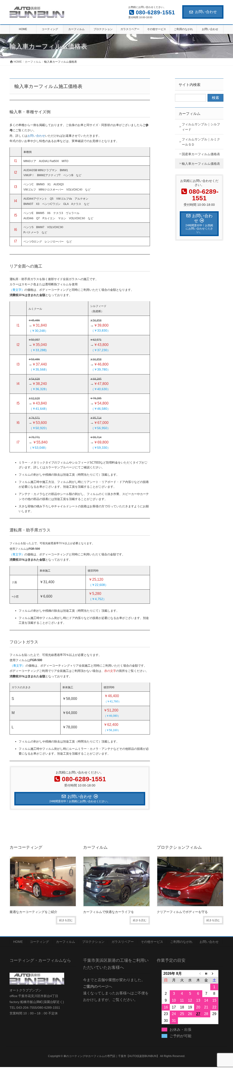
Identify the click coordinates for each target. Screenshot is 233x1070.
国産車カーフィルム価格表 (201, 154)
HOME (18, 942)
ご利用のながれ (181, 942)
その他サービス (152, 942)
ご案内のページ (96, 986)
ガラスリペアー (122, 942)
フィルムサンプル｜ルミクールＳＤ (201, 141)
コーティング (39, 942)
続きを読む (66, 920)
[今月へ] (206, 973)
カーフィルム (189, 114)
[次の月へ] (214, 973)
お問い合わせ (206, 12)
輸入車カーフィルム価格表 (201, 163)
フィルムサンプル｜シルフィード (201, 126)
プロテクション (93, 942)
